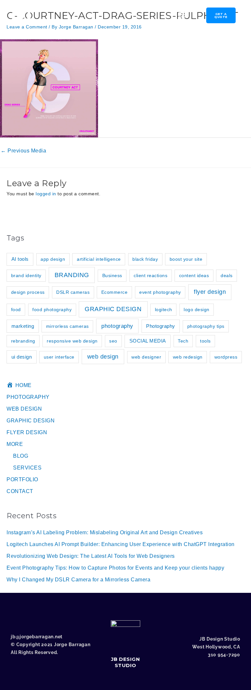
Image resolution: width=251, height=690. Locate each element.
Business (112, 275)
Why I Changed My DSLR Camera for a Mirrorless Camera (78, 579)
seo (113, 341)
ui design (21, 357)
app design (53, 259)
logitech (163, 309)
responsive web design (72, 341)
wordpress (226, 357)
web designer (146, 357)
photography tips (206, 326)
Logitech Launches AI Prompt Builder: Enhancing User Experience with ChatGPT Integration (121, 544)
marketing (22, 326)
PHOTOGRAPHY (28, 397)
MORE (15, 444)
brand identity (26, 275)
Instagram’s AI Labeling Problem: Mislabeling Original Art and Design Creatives (105, 532)
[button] (109, 16)
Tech (183, 341)
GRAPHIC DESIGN (113, 309)
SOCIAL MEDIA (147, 341)
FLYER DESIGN (27, 432)
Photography (160, 326)
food (16, 309)
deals (227, 275)
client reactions (150, 275)
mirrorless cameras (67, 326)
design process (28, 292)
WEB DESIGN (24, 409)
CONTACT (20, 491)
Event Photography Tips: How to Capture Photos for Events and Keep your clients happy (115, 568)
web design (103, 356)
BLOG (20, 456)
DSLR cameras (73, 292)
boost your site (186, 259)
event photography (160, 292)
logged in (46, 193)
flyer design (210, 292)
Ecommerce (114, 292)
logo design (196, 309)
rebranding (23, 341)
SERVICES (27, 467)
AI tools (20, 259)
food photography (52, 309)
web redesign (188, 357)
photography (117, 326)
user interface (59, 357)
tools (205, 341)
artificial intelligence (99, 259)
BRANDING (72, 275)
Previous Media (23, 150)
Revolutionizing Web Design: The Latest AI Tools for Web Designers (91, 556)
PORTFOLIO (22, 479)
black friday (145, 259)
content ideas (194, 275)
